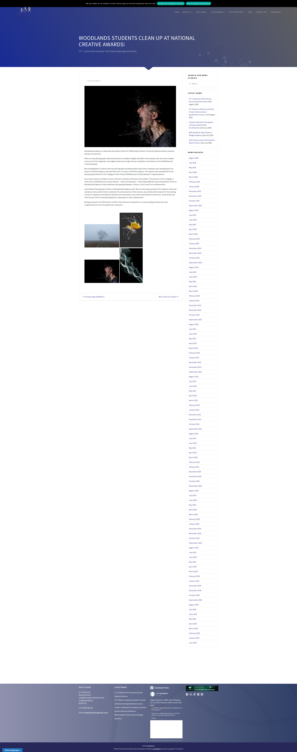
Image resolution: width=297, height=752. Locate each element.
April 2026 (193, 172)
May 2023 (192, 338)
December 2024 (195, 248)
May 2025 (192, 224)
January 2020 (194, 524)
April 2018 (193, 624)
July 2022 (192, 381)
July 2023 (192, 329)
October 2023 (194, 315)
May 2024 (192, 281)
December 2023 (195, 305)
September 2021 (195, 429)
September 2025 (195, 205)
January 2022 (194, 410)
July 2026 (192, 163)
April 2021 (193, 452)
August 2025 (194, 210)
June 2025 (193, 220)
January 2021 (194, 467)
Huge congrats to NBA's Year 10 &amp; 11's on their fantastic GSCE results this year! (166, 707)
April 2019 (193, 567)
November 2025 (195, 196)
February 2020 (194, 519)
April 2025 (193, 229)
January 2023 (194, 357)
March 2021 (193, 457)
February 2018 (194, 633)
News (250, 12)
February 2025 (194, 239)
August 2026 (194, 158)
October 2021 (194, 424)
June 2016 (193, 643)
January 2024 (194, 300)
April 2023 (193, 343)
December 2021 (195, 414)
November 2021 (195, 419)
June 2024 (193, 277)
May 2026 (192, 167)
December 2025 (195, 191)
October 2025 (194, 201)
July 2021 (192, 438)
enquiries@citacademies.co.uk (96, 712)
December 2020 (195, 471)
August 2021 (194, 433)
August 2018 (194, 605)
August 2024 (194, 267)
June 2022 (193, 386)
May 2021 (192, 448)
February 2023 (194, 353)
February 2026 (194, 182)
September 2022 (195, 372)
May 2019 (192, 562)
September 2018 (195, 600)
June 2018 (193, 614)
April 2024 (193, 286)
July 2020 (192, 495)
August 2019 (194, 547)
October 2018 (194, 595)
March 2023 (193, 348)
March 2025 (193, 234)
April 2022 (193, 395)
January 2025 (194, 243)
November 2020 (195, 476)
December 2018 (195, 586)
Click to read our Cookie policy (198, 3)
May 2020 (192, 505)
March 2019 (193, 571)
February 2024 (194, 296)
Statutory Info (236, 12)
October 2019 (194, 538)
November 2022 (195, 367)
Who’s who (201, 12)
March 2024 (193, 291)
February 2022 (194, 405)
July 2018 (192, 609)
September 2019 (195, 543)
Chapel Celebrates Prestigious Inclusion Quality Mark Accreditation (201, 125)
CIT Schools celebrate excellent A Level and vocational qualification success (201, 112)
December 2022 (195, 362)
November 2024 (195, 253)
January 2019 (194, 581)
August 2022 (194, 376)
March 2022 (193, 400)
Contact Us (261, 12)
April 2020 (193, 509)
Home (177, 12)
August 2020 (194, 490)
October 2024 (194, 258)
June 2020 (193, 500)
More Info (275, 12)
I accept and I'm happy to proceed (171, 3)
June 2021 (193, 443)
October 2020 (194, 481)
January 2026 (194, 186)
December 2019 (195, 528)
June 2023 (193, 334)
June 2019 (193, 557)
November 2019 (195, 533)
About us (186, 12)
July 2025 (192, 215)
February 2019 (194, 576)
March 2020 (193, 514)
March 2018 (193, 628)
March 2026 (193, 177)
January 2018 (194, 638)
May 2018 (192, 619)
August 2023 (194, 324)
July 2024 (192, 272)
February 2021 (194, 462)
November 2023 (195, 310)
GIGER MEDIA (157, 749)
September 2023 (195, 319)
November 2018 (195, 590)
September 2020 (195, 486)
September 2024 (195, 262)
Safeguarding (217, 12)
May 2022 (192, 391)
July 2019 (192, 552)
